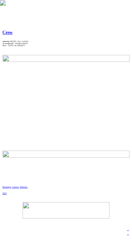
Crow (7, 32)
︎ (128, 234)
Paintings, (6, 187)
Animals (24, 187)
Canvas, (15, 187)
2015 (4, 193)
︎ (128, 229)
